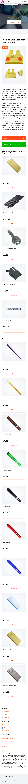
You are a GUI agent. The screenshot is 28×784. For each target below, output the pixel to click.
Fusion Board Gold (7, 177)
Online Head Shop (11, 31)
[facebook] (3, 778)
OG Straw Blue (6, 578)
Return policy (5, 746)
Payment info (5, 721)
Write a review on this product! (12, 144)
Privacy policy (5, 744)
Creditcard (6, 730)
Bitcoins (6, 725)
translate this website (7, 781)
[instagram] (7, 778)
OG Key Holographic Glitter (9, 248)
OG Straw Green (7, 470)
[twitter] (10, 778)
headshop (6, 714)
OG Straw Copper (7, 434)
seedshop (6, 717)
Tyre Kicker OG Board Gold (9, 649)
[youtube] (13, 778)
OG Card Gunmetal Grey (9, 284)
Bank (5, 727)
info (3, 780)
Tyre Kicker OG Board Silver (9, 685)
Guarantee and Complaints (8, 738)
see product (14, 187)
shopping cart (14, 780)
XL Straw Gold (6, 398)
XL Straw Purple (7, 363)
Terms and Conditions (7, 741)
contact (7, 780)
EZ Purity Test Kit (7, 320)
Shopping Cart (12, 22)
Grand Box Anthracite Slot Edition (11, 212)
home (3, 31)
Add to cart (7, 138)
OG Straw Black (6, 506)
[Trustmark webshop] (2, 2)
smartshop (6, 711)
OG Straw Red (6, 542)
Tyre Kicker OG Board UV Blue (10, 614)
